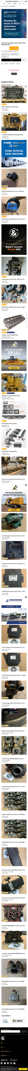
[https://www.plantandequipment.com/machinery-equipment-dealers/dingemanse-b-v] (14, 610)
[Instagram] (11, 1063)
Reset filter (14, 73)
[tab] (2, 63)
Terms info (13, 1069)
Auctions (9, 3)
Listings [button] (18, 63)
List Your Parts (14, 48)
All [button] (2, 63)
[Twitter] (5, 1063)
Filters (12, 60)
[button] (14, 1043)
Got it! (23, 1069)
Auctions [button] (6, 63)
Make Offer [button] (12, 63)
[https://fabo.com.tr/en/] (6, 1021)
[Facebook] (8, 1063)
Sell (23, 3)
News (20, 3)
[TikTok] (14, 1063)
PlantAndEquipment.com (9, 1066)
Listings (14, 3)
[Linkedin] (2, 1063)
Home (4, 3)
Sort (23, 60)
